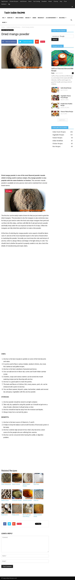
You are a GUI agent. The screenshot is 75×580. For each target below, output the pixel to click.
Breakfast (44, 1)
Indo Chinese (19, 17)
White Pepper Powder (26, 485)
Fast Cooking (36, 1)
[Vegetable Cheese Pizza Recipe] (55, 97)
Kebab (50, 1)
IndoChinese (23, 1)
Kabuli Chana (5, 500)
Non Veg (9, 17)
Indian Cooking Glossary (13, 27)
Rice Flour (36, 484)
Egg (9, 4)
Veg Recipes (4, 1)
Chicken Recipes (14, 1)
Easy (61, 1)
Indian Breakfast (58, 141)
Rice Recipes (56, 146)
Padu (52, 73)
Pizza (65, 1)
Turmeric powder (27, 500)
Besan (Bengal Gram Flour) (27, 515)
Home (3, 27)
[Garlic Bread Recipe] (55, 90)
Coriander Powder (17, 500)
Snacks (27, 17)
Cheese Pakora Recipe (67, 111)
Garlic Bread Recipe (66, 88)
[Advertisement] (25, 122)
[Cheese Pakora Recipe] (55, 113)
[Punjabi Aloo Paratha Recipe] (55, 105)
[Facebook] (72, 6)
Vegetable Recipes (58, 135)
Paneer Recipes (57, 138)
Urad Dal (36, 500)
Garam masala (16, 484)
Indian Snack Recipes (59, 132)
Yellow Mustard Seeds (38, 515)
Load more (62, 120)
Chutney (56, 1)
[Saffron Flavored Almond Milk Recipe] (62, 58)
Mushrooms (4, 514)
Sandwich (3, 4)
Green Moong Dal (6, 484)
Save (43, 41)
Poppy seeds (15, 514)
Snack (29, 1)
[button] (71, 20)
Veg (3, 17)
